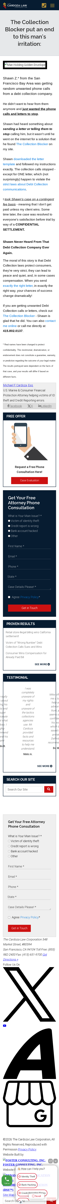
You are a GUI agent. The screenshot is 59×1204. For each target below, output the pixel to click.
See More (41, 664)
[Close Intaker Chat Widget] (55, 1161)
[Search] (48, 789)
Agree (26, 597)
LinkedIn (46, 406)
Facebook (15, 406)
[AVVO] (29, 1078)
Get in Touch (30, 608)
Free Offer (16, 416)
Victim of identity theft (24, 521)
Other (14, 536)
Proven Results (21, 624)
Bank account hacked (24, 531)
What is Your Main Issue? (25, 516)
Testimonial (17, 678)
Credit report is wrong (24, 526)
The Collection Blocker (32, 144)
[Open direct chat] (50, 1161)
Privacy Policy (29, 597)
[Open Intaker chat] (21, 1202)
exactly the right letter (18, 285)
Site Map (8, 1195)
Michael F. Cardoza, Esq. (18, 385)
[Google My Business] (29, 1126)
